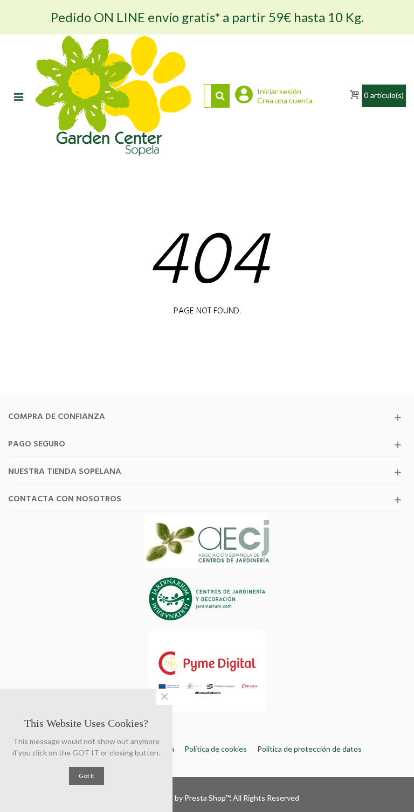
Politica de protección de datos (309, 748)
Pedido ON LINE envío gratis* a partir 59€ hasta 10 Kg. (207, 17)
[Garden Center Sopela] (113, 95)
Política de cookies (215, 748)
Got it (86, 776)
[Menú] (18, 96)
